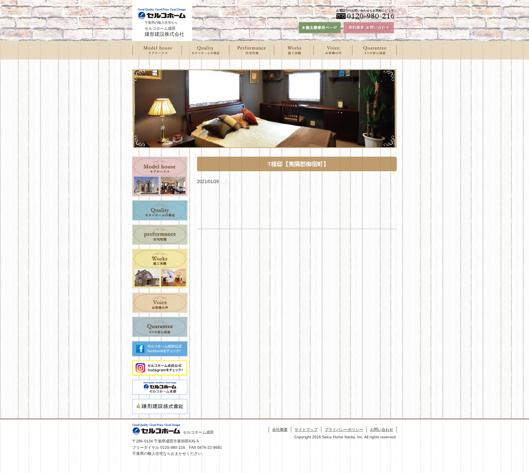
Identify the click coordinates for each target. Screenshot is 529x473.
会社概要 (280, 429)
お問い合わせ (381, 429)
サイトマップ (306, 429)
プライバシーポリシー (344, 429)
